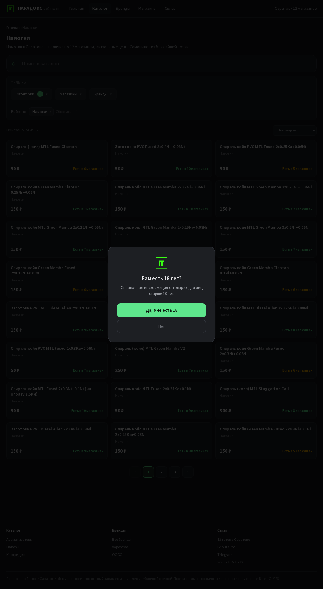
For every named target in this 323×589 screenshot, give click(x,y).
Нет (161, 326)
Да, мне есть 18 (161, 310)
